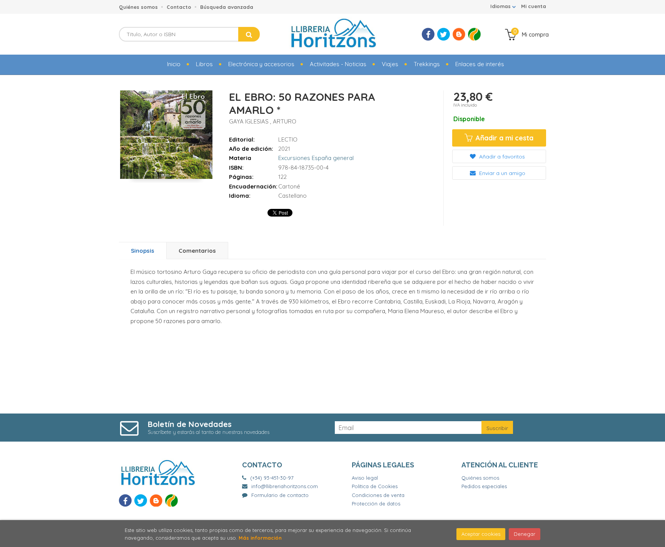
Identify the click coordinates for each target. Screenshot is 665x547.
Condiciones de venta (378, 495)
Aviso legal (365, 478)
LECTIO (287, 139)
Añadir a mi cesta (503, 137)
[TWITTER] (443, 34)
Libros (204, 64)
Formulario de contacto (280, 495)
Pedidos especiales (484, 486)
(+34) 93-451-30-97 (272, 478)
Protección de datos (376, 503)
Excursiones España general (316, 158)
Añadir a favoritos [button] (501, 156)
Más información (260, 538)
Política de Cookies (375, 486)
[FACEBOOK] (428, 34)
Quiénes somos (138, 7)
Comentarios (197, 250)
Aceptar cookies (480, 534)
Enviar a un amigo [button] (501, 173)
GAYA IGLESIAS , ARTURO (262, 121)
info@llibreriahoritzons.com (284, 486)
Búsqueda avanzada (226, 7)
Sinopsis (142, 250)
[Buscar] (249, 34)
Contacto (179, 7)
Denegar (524, 534)
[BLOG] (459, 34)
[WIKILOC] (474, 34)
